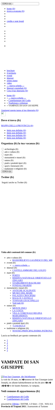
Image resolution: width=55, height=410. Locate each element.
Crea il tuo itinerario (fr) (17, 91)
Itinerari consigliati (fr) (17, 88)
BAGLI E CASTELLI (22, 298)
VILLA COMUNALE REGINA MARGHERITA (27, 314)
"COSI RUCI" (19, 326)
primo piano (12, 80)
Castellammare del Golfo (19, 100)
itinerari (10, 78)
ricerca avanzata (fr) (15, 11)
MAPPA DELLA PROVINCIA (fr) (17, 125)
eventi (9, 75)
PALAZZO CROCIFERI (23, 295)
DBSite (15, 404)
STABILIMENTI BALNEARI (26, 283)
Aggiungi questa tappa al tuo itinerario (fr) (19, 110)
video (9, 83)
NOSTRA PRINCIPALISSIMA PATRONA (32, 331)
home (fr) (11, 8)
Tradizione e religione (18, 103)
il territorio (11, 73)
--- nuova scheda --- (15, 85)
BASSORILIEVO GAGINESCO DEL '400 (32, 260)
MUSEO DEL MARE (22, 293)
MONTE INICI (19, 308)
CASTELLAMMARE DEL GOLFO (29, 270)
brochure (11, 70)
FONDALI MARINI (21, 285)
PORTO (16, 275)
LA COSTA (17, 310)
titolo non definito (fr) (16, 130)
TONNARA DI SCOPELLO (25, 300)
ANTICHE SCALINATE (24, 290)
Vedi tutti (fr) (18, 303)
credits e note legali (15, 21)
